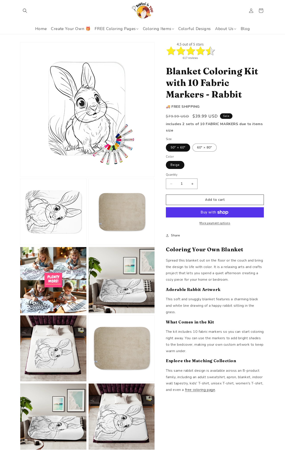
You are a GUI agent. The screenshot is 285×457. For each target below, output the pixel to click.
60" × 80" (204, 147)
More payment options (215, 223)
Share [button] (175, 235)
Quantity (171, 175)
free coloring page (200, 389)
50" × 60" (178, 147)
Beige (175, 165)
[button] (25, 11)
